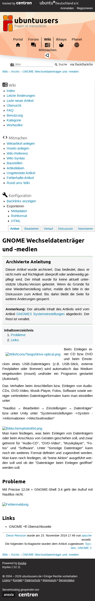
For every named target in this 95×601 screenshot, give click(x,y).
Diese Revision (16, 535)
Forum (33, 39)
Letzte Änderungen (21, 96)
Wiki (47, 39)
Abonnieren (85, 229)
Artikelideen (15, 168)
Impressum (49, 580)
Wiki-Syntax (16, 158)
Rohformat (19, 216)
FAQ (10, 110)
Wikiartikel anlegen (21, 144)
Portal (18, 39)
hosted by (9, 3)
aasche (87, 535)
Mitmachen (47, 50)
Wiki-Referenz (17, 154)
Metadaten (19, 211)
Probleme (18, 335)
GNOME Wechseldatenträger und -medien (51, 71)
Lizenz (6, 580)
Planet (77, 39)
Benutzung (15, 116)
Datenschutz (32, 580)
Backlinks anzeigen (21, 201)
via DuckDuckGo (81, 64)
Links (15, 340)
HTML (16, 221)
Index (11, 91)
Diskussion (65, 229)
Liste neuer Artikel (20, 101)
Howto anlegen (18, 149)
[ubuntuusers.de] (31, 24)
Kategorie (14, 120)
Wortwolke (15, 125)
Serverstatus (66, 580)
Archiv (15, 71)
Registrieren (85, 8)
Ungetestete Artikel (21, 173)
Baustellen (14, 163)
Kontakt (17, 580)
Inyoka (22, 563)
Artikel (14, 229)
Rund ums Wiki (18, 183)
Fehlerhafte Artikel (20, 178)
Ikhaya (61, 39)
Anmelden (67, 8)
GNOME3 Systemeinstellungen (40, 314)
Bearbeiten (31, 229)
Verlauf (48, 229)
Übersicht (14, 106)
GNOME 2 (85, 548)
